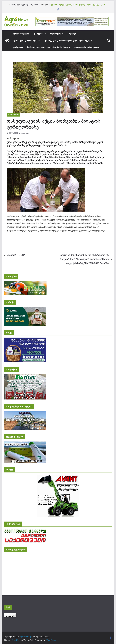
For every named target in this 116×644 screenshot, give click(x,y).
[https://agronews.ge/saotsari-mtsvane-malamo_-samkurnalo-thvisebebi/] (25, 443)
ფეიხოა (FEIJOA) (16, 255)
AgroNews (25, 133)
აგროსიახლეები (21, 33)
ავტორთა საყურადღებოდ (87, 47)
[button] (44, 34)
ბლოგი (72, 33)
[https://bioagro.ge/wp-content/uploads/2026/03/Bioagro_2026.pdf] (25, 283)
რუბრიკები (55, 33)
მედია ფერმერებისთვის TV (26, 40)
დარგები (38, 33)
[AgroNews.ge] (7, 40)
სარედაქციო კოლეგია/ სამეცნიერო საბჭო (48, 47)
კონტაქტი (18, 47)
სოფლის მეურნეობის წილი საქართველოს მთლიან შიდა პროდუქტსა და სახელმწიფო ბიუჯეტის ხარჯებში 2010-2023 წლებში (84, 259)
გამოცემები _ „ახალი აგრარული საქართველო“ (68, 40)
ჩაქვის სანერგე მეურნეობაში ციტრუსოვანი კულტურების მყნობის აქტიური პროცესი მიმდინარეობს (77, 6)
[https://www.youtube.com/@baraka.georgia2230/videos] (25, 309)
